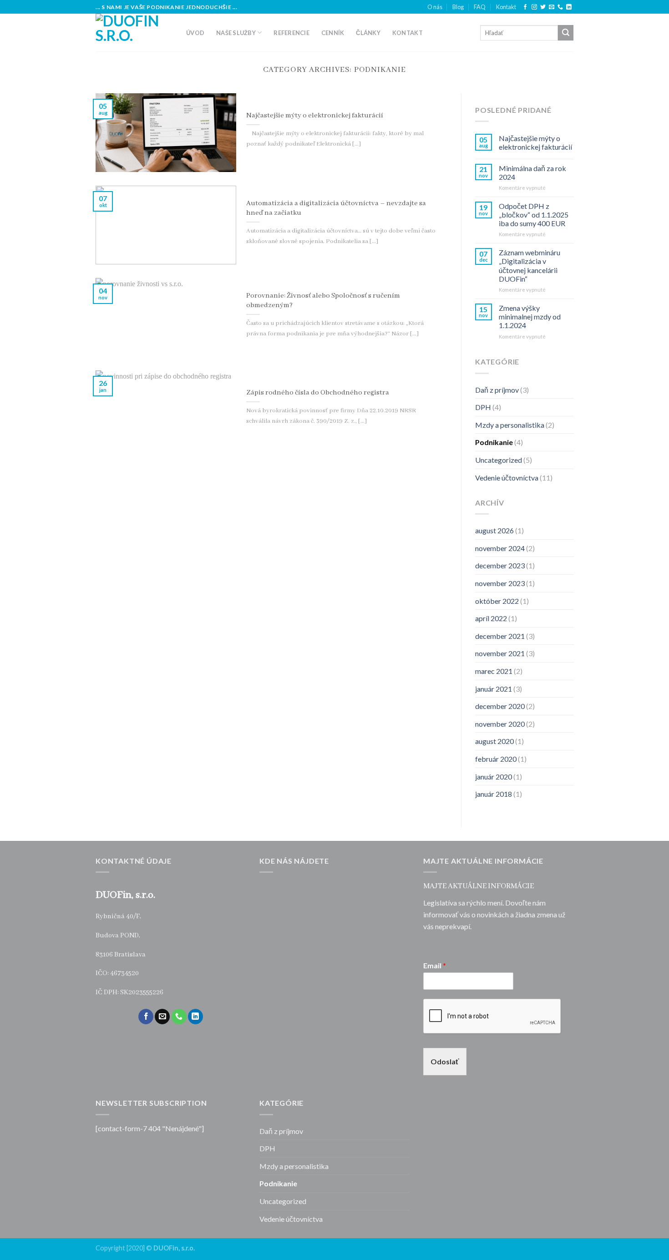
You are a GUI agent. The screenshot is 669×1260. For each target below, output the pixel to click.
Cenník (333, 32)
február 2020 (496, 758)
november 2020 (500, 723)
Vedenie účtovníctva (506, 477)
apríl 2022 (491, 618)
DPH (483, 407)
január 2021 (493, 688)
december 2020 (500, 706)
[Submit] (565, 32)
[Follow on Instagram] (534, 7)
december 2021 (500, 636)
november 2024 (500, 548)
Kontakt (506, 6)
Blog (458, 6)
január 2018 (493, 793)
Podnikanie (494, 442)
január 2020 (493, 776)
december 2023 (500, 565)
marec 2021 (493, 671)
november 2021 (500, 653)
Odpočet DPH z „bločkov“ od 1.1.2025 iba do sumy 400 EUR (533, 215)
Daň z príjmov (497, 389)
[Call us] (560, 7)
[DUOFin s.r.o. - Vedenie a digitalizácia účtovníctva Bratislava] (134, 32)
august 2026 (494, 530)
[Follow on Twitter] (543, 7)
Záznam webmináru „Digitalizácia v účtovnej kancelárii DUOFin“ (529, 265)
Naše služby (236, 32)
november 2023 (500, 583)
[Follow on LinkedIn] (569, 7)
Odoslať (445, 1061)
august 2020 (494, 741)
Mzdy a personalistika (509, 424)
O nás (434, 6)
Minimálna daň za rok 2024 (532, 172)
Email (434, 965)
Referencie (291, 32)
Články (368, 32)
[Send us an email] (551, 7)
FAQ (480, 6)
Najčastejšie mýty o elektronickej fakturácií (535, 142)
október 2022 (497, 600)
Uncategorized (498, 459)
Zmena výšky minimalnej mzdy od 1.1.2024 (529, 316)
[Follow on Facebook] (525, 7)
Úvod (195, 32)
